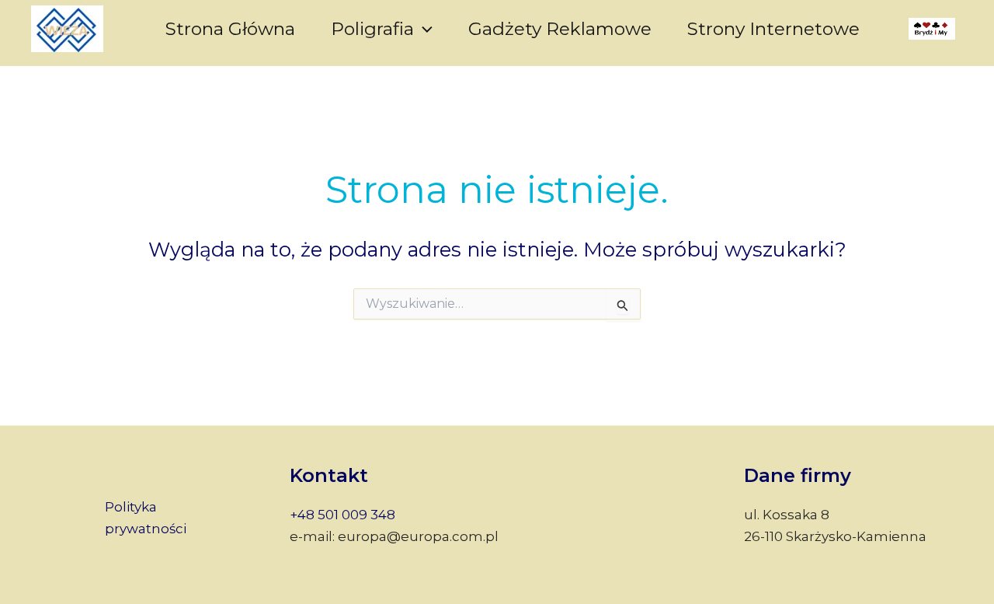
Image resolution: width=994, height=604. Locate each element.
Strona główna (230, 29)
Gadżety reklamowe (560, 29)
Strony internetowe (773, 29)
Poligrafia (372, 29)
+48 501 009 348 (342, 514)
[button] (423, 29)
